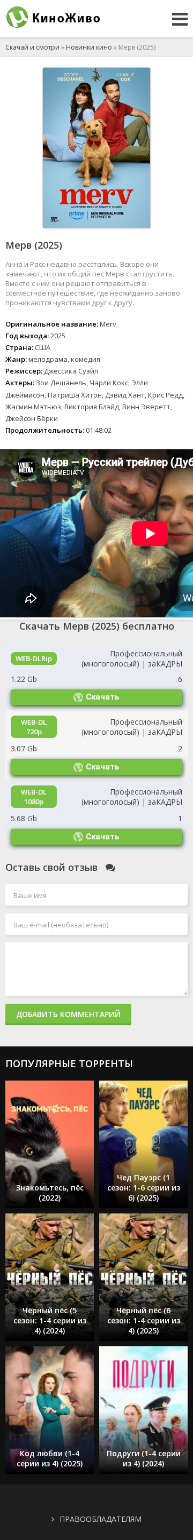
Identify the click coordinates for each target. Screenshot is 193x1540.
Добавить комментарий (68, 1014)
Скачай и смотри (32, 47)
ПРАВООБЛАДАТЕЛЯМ (101, 1519)
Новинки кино (89, 47)
